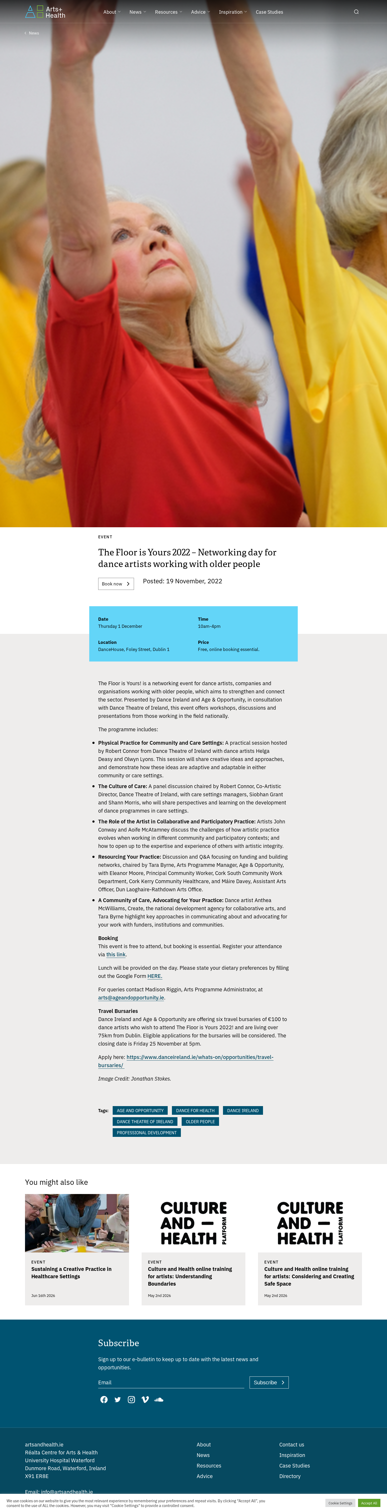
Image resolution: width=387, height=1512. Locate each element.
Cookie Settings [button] (340, 1502)
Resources (209, 1465)
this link (116, 954)
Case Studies (294, 1465)
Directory (290, 1476)
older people (200, 1121)
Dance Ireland (243, 1110)
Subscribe (265, 1382)
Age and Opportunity (140, 1110)
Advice (205, 1476)
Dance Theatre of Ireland (145, 1121)
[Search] (356, 11)
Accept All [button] (369, 1502)
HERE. (154, 975)
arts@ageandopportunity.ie (131, 997)
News (203, 1455)
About (204, 1444)
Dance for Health (195, 1110)
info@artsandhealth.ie (59, 1491)
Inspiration (292, 1455)
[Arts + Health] (45, 11)
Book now (112, 583)
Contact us (291, 1444)
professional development (147, 1132)
